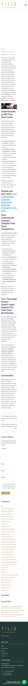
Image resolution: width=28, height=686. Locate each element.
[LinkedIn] (1, 636)
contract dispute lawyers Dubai (8, 546)
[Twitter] (5, 636)
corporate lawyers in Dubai (7, 557)
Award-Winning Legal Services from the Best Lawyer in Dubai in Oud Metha (12, 615)
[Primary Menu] (25, 5)
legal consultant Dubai (6, 580)
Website (3, 477)
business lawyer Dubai (6, 513)
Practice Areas (4, 648)
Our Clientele (4, 653)
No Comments (12, 54)
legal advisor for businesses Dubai (9, 574)
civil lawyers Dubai (5, 526)
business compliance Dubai (7, 508)
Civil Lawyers (4, 524)
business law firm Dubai (7, 511)
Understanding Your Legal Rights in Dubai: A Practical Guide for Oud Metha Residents (12, 606)
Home (2, 645)
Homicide (3, 569)
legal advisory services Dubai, (8, 577)
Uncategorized (4, 590)
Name (3, 464)
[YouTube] (7, 636)
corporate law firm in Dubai (7, 549)
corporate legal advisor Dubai (8, 559)
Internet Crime (5, 572)
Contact (3, 655)
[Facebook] (3, 636)
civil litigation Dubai (6, 534)
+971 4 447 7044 (9, 671)
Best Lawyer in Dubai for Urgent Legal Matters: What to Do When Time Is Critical (12, 611)
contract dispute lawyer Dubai (8, 544)
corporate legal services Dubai (8, 564)
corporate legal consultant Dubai (9, 562)
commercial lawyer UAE (6, 536)
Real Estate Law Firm (6, 585)
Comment (4, 448)
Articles (3, 650)
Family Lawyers (4, 567)
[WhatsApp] (9, 636)
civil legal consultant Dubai (7, 529)
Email (3, 470)
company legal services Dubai (8, 541)
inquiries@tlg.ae (7, 673)
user (4, 48)
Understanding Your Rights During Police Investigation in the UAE (9, 426)
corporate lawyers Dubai (7, 554)
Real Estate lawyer (5, 587)
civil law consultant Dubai (7, 518)
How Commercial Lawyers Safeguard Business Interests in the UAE (9, 202)
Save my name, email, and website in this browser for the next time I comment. (9, 485)
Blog (7, 54)
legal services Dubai (6, 582)
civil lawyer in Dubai (6, 521)
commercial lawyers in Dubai (8, 539)
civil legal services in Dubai (7, 531)
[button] (24, 682)
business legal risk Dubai (7, 516)
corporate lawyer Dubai (7, 552)
